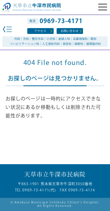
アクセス (40, 31)
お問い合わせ (70, 31)
